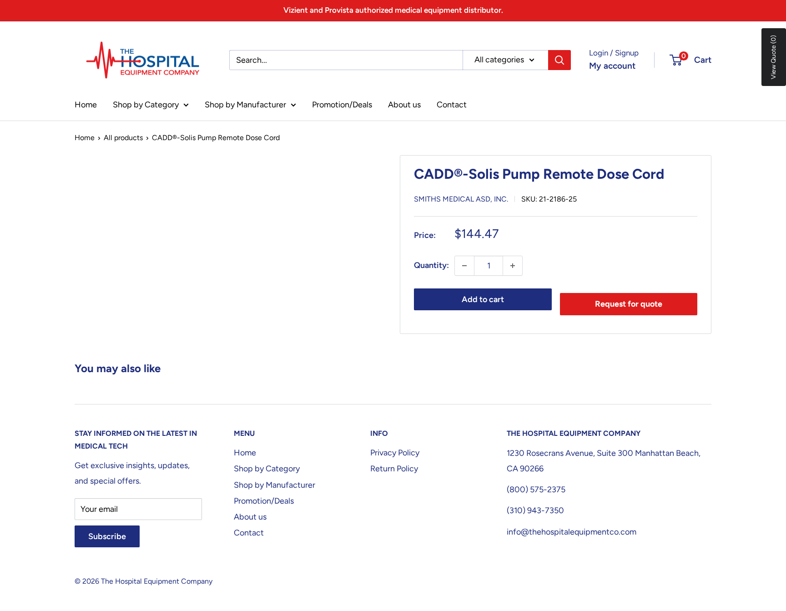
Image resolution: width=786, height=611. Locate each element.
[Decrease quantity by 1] (464, 265)
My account (612, 66)
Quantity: (431, 265)
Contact (452, 105)
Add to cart (483, 299)
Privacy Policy (394, 453)
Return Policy (394, 469)
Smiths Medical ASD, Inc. (461, 199)
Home (86, 105)
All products (123, 137)
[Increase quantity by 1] (512, 265)
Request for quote (628, 304)
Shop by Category (146, 105)
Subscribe (107, 536)
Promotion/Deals (342, 105)
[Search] (559, 60)
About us (404, 105)
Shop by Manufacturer (245, 105)
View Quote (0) (773, 57)
